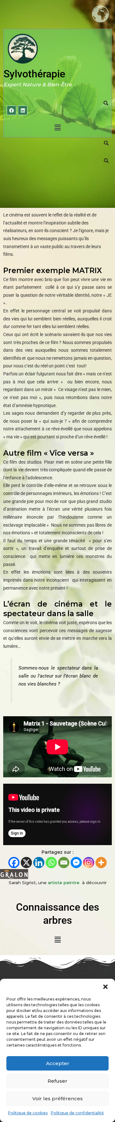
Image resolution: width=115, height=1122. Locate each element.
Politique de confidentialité (77, 1112)
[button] (105, 987)
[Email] (63, 862)
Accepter (57, 1063)
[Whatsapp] (51, 862)
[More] (101, 862)
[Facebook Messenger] (76, 862)
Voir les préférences (57, 1098)
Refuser (57, 1081)
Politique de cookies (28, 1112)
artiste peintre (64, 882)
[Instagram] (88, 862)
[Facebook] (13, 862)
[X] (26, 862)
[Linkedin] (38, 862)
